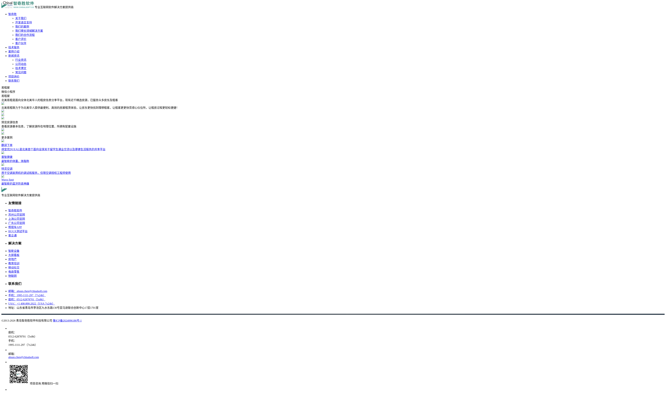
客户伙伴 (20, 43)
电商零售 (13, 271)
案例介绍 (13, 51)
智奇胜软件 (15, 210)
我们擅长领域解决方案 (29, 30)
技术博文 (20, 68)
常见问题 (20, 72)
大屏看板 (13, 255)
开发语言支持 (23, 22)
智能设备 (13, 250)
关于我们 (20, 18)
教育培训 (13, 263)
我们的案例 (22, 26)
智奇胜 (12, 14)
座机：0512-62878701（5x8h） (26, 299)
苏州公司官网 (16, 214)
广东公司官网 (16, 223)
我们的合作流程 (25, 34)
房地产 (12, 259)
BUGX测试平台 (18, 231)
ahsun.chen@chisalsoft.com (23, 357)
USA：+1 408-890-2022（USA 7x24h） (31, 303)
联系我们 (13, 80)
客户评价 (20, 39)
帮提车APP (15, 227)
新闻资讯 (13, 55)
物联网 (12, 275)
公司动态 (20, 64)
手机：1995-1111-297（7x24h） (27, 295)
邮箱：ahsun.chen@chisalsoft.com (27, 291)
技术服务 (13, 47)
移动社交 (13, 267)
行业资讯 (20, 59)
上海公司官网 (16, 218)
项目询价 (13, 76)
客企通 (12, 235)
